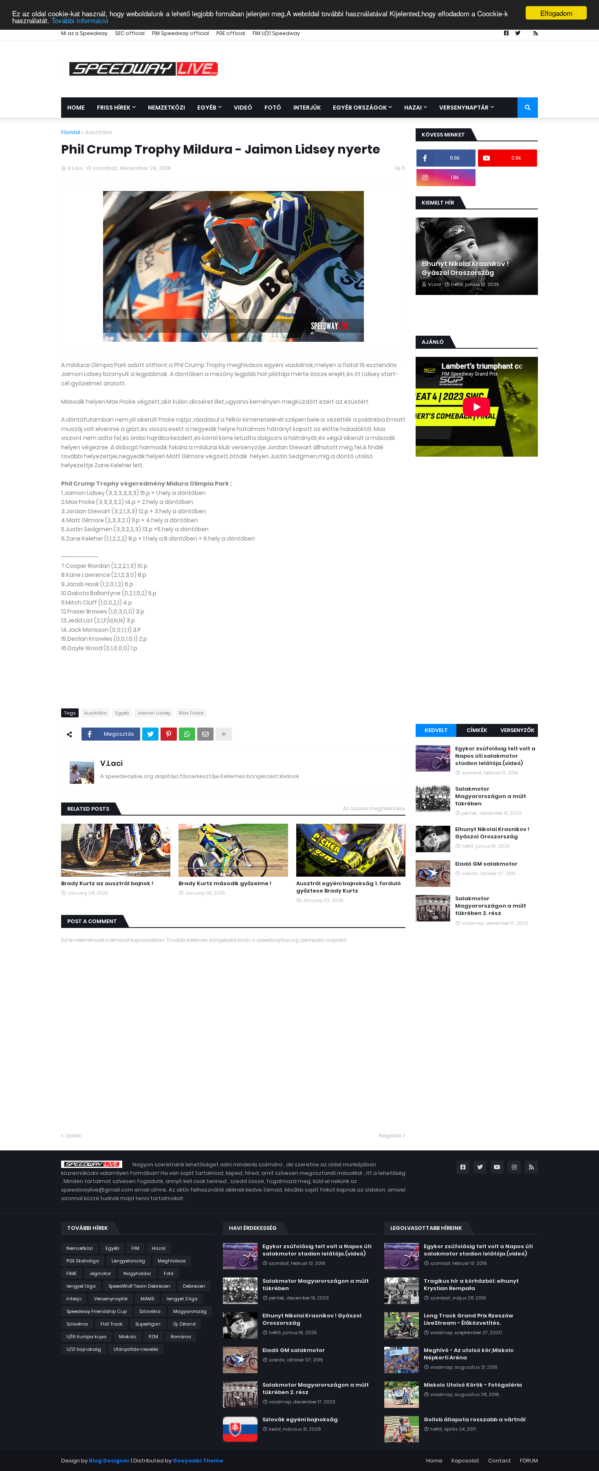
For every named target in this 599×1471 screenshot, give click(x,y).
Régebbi (390, 1135)
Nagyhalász (137, 1273)
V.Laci (111, 763)
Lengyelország (128, 1261)
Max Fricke (191, 713)
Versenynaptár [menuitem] (464, 107)
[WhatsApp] (187, 734)
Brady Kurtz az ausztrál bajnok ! (107, 883)
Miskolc (127, 1336)
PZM (153, 1336)
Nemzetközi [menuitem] (166, 107)
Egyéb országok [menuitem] (360, 107)
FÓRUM (529, 1460)
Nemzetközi (79, 1248)
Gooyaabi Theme (198, 1460)
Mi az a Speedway (84, 33)
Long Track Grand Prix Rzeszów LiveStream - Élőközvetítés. (468, 1319)
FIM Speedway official (180, 33)
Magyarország (190, 1311)
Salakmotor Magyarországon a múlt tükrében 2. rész (490, 906)
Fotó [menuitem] (272, 107)
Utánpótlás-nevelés (136, 1349)
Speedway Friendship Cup (96, 1311)
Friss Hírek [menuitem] (113, 107)
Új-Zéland (184, 1324)
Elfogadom (556, 13)
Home (434, 1460)
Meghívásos (171, 1261)
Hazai (158, 1248)
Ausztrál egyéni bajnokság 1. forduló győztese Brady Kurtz (348, 887)
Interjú (73, 1298)
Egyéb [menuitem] (206, 107)
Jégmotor (100, 1273)
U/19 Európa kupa (86, 1336)
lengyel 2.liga (182, 1298)
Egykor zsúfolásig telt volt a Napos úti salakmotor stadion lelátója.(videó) (495, 756)
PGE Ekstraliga (82, 1261)
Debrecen (194, 1286)
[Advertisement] (477, 591)
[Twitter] (150, 734)
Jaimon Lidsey (153, 713)
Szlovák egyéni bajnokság (300, 1419)
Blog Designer (109, 1460)
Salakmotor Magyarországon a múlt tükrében (490, 796)
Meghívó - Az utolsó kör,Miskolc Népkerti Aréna (469, 1354)
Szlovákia (150, 1311)
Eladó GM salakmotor (486, 864)
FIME (71, 1273)
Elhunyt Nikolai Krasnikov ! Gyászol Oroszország (465, 268)
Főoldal (70, 132)
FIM (135, 1248)
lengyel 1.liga (81, 1286)
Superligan (148, 1324)
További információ (79, 20)
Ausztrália (98, 132)
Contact (499, 1460)
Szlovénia (77, 1324)
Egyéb (122, 713)
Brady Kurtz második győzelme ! (224, 883)
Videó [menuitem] (243, 107)
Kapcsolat (465, 1460)
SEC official (130, 33)
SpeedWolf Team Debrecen (139, 1286)
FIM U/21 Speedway (276, 33)
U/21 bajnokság (83, 1349)
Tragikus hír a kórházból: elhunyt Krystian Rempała (471, 1285)
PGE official (230, 33)
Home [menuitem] (76, 107)
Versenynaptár (111, 1298)
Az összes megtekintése (374, 808)
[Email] (205, 734)
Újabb (73, 1135)
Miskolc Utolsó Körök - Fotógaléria (473, 1385)
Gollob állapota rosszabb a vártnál (475, 1419)
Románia (181, 1336)
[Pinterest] (169, 734)
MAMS (147, 1298)
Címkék (477, 730)
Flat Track (112, 1324)
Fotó (169, 1273)
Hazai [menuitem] (413, 107)
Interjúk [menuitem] (307, 107)
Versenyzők (517, 730)
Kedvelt (436, 730)
